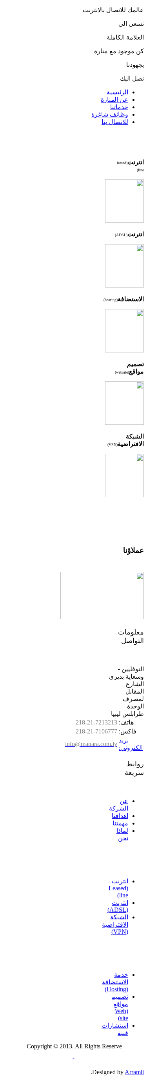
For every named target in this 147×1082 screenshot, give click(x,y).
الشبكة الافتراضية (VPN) (115, 924)
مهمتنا (120, 823)
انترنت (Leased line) (118, 888)
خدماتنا (119, 107)
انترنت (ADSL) (117, 906)
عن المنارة (114, 99)
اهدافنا (120, 815)
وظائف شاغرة (109, 114)
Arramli (134, 1072)
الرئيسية (117, 92)
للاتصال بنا (115, 122)
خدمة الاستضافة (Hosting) (115, 981)
